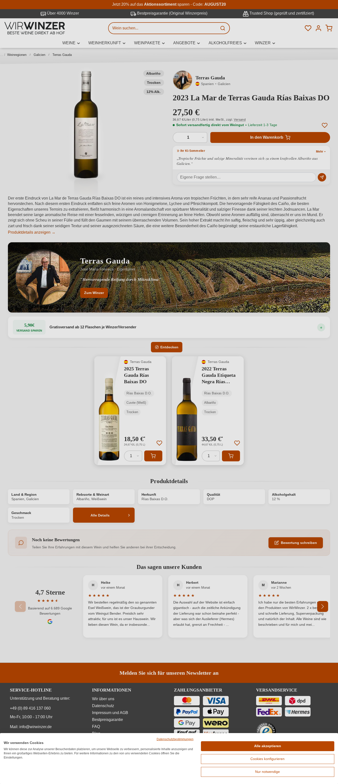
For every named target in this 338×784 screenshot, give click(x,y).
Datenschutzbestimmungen (175, 739)
